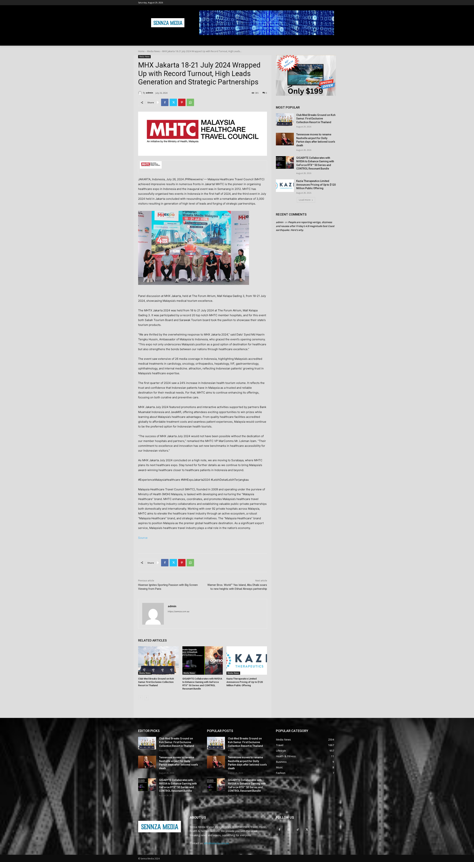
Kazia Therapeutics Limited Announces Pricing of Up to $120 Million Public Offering (244, 682)
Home (141, 51)
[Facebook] (164, 102)
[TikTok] (297, 829)
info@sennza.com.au (216, 843)
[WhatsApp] (190, 102)
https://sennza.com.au (178, 611)
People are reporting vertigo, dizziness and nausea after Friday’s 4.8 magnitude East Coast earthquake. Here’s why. (305, 226)
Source (143, 537)
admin (149, 92)
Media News (153, 51)
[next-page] (146, 697)
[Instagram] (288, 829)
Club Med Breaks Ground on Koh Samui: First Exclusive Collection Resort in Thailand (156, 682)
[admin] (140, 93)
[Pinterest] (182, 102)
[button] (331, 41)
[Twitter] (173, 102)
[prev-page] (140, 697)
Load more (305, 199)
